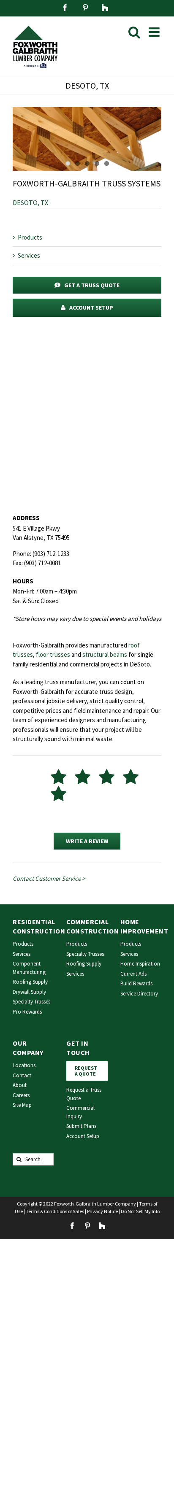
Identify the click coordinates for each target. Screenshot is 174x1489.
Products (30, 237)
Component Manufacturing (29, 968)
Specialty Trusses (31, 1001)
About (20, 1085)
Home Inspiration (140, 963)
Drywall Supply (29, 991)
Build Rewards (136, 983)
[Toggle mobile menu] (155, 32)
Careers (21, 1095)
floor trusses (53, 654)
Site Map (22, 1105)
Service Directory (139, 993)
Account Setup (82, 1136)
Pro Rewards (27, 1011)
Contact (22, 1075)
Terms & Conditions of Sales (55, 1211)
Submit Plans (81, 1126)
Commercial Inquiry (80, 1112)
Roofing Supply (30, 981)
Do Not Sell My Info (140, 1211)
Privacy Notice (102, 1211)
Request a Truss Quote (83, 1094)
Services (29, 255)
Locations (24, 1065)
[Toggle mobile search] (134, 32)
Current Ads (133, 973)
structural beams (104, 654)
